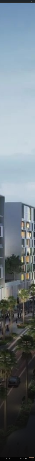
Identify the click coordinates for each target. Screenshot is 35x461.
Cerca (31, 458)
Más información (26, 459)
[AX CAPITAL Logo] (17, 1)
